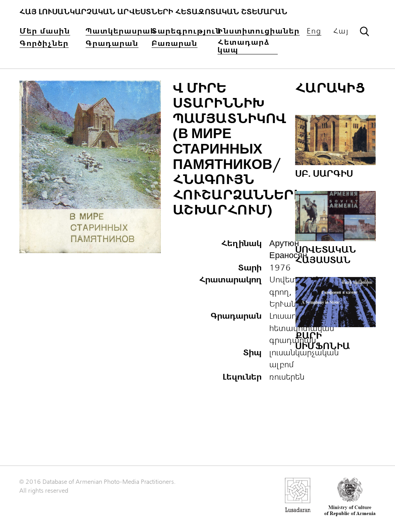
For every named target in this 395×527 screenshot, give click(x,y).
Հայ (341, 31)
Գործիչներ (44, 44)
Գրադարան (112, 44)
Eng (314, 31)
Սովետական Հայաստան (325, 254)
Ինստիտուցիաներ (259, 31)
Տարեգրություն (186, 31)
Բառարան (175, 44)
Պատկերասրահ (121, 31)
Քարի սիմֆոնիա (322, 340)
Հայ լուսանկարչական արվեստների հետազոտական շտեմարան (153, 12)
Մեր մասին (45, 31)
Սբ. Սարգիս (324, 173)
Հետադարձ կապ (244, 46)
